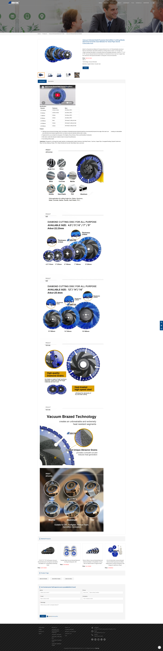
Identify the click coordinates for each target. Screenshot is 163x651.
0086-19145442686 (98, 636)
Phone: (84, 590)
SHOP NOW (146, 3)
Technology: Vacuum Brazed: (90, 62)
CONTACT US (68, 633)
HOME (40, 629)
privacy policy (55, 616)
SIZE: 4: (84, 59)
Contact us (138, 3)
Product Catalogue (70, 631)
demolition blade (56, 578)
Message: (42, 602)
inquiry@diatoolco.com (99, 632)
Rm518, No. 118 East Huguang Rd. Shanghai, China (105, 629)
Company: (85, 596)
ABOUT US (67, 627)
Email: (41, 596)
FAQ (66, 635)
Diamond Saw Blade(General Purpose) (55, 631)
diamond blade (43, 578)
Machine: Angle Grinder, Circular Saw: (92, 64)
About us (106, 3)
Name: (41, 590)
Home (100, 3)
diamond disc (68, 578)
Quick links (41, 627)
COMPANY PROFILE (69, 629)
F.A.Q (132, 3)
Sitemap (97, 648)
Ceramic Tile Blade (56, 634)
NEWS (40, 633)
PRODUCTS (41, 631)
